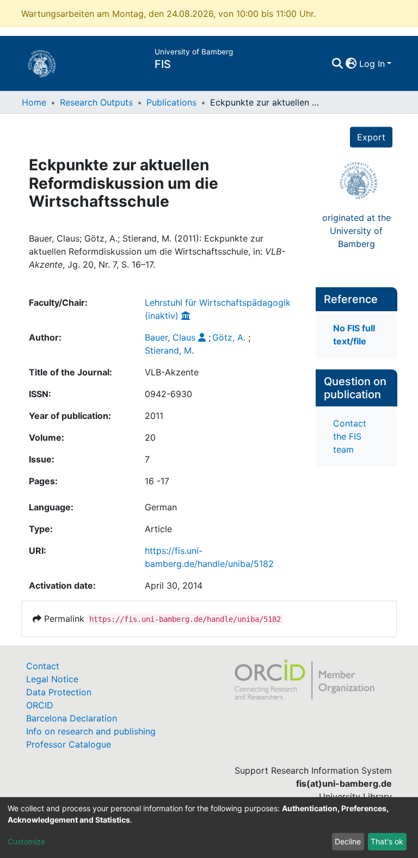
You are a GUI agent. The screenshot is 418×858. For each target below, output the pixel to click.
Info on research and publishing (91, 731)
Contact (42, 666)
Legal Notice (52, 679)
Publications (171, 102)
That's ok (387, 841)
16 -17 (157, 481)
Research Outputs (96, 102)
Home (34, 102)
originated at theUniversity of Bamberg (356, 230)
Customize (26, 841)
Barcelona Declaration (71, 718)
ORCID (39, 705)
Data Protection (58, 692)
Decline (348, 841)
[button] (351, 63)
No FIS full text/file (354, 335)
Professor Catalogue (68, 744)
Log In (372, 63)
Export (371, 137)
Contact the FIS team (349, 436)
